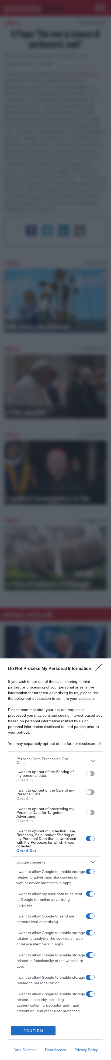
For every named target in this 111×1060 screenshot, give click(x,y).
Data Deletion (25, 1050)
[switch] (90, 773)
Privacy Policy (86, 1050)
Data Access (55, 1050)
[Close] (100, 669)
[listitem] (55, 760)
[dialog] (55, 859)
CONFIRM (33, 1031)
